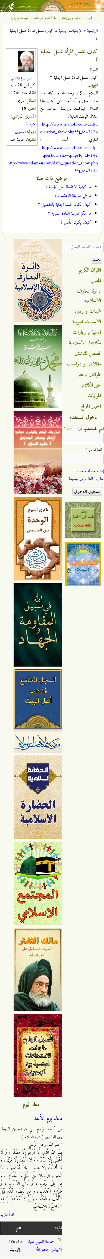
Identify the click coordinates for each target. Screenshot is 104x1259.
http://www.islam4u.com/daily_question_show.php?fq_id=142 (70, 151)
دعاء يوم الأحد (48, 1119)
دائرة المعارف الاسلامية (89, 296)
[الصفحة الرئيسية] (52, 11)
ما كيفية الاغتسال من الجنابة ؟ (68, 187)
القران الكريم (90, 270)
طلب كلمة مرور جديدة (86, 479)
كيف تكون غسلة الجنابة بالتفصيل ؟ (64, 205)
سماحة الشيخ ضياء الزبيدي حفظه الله (44, 1245)
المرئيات (94, 396)
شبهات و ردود (19, 18)
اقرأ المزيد (7, 1215)
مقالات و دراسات (45, 18)
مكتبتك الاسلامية (85, 343)
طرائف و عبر (89, 374)
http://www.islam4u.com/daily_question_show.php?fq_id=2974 (69, 128)
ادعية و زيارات (71, 18)
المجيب (89, 18)
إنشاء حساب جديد (89, 471)
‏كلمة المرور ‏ (94, 450)
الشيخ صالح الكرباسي (21, 78)
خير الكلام (91, 385)
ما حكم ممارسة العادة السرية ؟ (69, 213)
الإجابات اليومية (70, 31)
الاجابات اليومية (86, 322)
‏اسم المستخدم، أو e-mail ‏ (83, 429)
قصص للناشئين (87, 353)
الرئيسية (92, 31)
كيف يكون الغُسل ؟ (75, 222)
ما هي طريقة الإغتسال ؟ (73, 196)
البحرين (20, 132)
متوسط (30, 124)
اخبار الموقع (91, 406)
